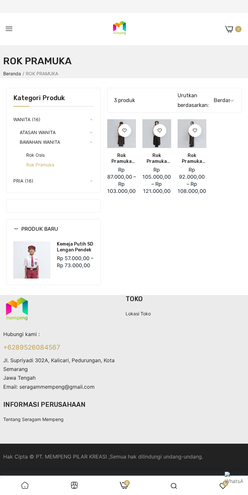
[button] (53, 233)
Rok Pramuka (40, 164)
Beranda (12, 73)
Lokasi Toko (138, 313)
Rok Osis (35, 155)
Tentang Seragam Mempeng (33, 419)
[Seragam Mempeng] (119, 29)
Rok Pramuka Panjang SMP (192, 158)
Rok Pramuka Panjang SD (121, 158)
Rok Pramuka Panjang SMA (157, 158)
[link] (124, 130)
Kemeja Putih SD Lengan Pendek (75, 247)
